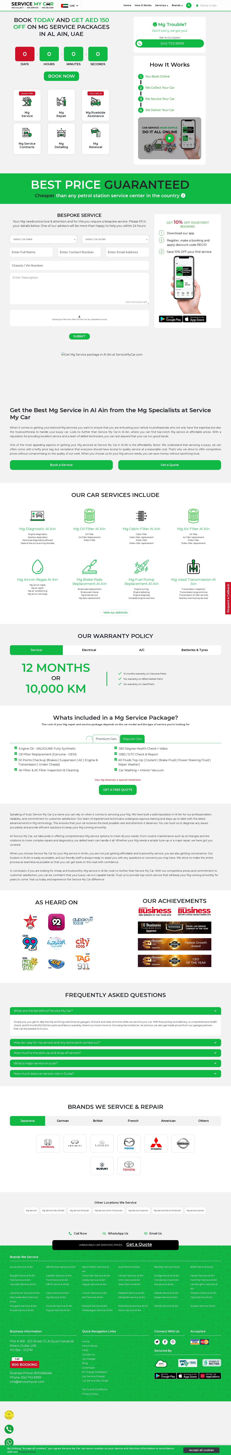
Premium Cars (106, 739)
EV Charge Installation (94, 1372)
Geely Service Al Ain (93, 1280)
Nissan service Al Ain (166, 1297)
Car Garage (88, 1358)
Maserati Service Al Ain (131, 1293)
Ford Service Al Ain (57, 1280)
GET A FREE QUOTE (117, 790)
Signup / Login (208, 5)
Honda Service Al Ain (166, 1280)
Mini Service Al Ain (92, 1297)
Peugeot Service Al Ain (23, 1306)
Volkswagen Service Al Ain (97, 1310)
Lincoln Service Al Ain (94, 1293)
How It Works (143, 5)
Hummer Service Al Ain (203, 1280)
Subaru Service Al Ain (202, 1306)
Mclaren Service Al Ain (203, 1293)
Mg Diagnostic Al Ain (37, 529)
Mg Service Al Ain (56, 1297)
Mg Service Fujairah (138, 1210)
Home (128, 5)
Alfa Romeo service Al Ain (61, 1267)
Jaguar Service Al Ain (94, 1284)
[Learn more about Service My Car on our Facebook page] (165, 1342)
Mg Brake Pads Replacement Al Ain (90, 581)
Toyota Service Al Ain (58, 1310)
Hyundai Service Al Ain (23, 1284)
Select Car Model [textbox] (95, 239)
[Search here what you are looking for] (188, 5)
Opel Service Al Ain (201, 1297)
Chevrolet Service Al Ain (96, 1275)
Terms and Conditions (94, 1389)
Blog (85, 1363)
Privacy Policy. (27, 1451)
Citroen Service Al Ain (130, 1275)
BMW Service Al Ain (201, 1267)
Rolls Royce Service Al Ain (133, 1306)
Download (88, 1367)
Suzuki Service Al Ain (22, 1310)
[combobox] (43, 239)
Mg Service (31, 1210)
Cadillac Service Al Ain (59, 1275)
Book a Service (61, 465)
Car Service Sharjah (93, 1376)
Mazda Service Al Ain (166, 1293)
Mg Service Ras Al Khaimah (167, 1210)
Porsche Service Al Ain (59, 1306)
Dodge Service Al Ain (166, 1275)
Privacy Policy (90, 1394)
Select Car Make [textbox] (22, 239)
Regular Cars (132, 739)
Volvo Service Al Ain (129, 1310)
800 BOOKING (24, 1364)
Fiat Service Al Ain (20, 1280)
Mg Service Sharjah (79, 1210)
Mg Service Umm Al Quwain (109, 1210)
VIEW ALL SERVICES (115, 612)
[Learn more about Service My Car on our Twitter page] (157, 1342)
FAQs (85, 1350)
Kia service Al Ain (164, 1284)
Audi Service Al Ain (129, 1267)
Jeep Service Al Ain (129, 1284)
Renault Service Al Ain (95, 1306)
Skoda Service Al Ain (166, 1306)
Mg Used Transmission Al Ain (193, 581)
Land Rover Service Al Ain (25, 1293)
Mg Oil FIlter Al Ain (89, 529)
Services (161, 5)
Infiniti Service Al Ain (57, 1284)
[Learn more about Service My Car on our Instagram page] (173, 1342)
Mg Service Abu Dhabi (53, 1210)
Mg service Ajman (195, 1210)
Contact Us (88, 1354)
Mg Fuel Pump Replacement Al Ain (142, 581)
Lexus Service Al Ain (57, 1293)
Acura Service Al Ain (21, 1267)
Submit (79, 336)
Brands (176, 5)
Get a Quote (170, 465)
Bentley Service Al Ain (167, 1267)
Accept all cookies (201, 1450)
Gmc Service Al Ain (129, 1280)
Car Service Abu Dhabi (95, 1380)
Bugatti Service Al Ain (22, 1275)
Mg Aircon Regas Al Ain (37, 579)
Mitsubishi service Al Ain (131, 1297)
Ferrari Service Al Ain (202, 1275)
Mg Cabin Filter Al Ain (141, 529)
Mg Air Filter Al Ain (193, 529)
